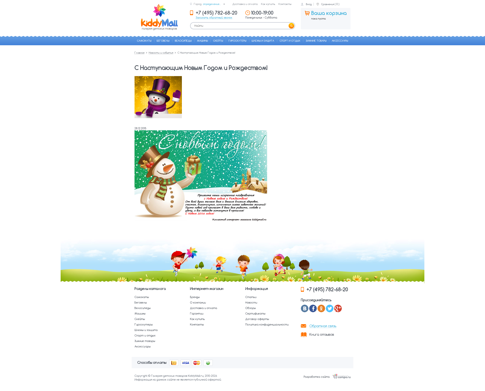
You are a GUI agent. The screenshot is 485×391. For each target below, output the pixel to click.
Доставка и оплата (245, 3)
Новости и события (161, 53)
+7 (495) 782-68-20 (327, 289)
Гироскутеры (237, 40)
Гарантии (196, 313)
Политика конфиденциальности (267, 324)
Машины (202, 40)
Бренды (195, 297)
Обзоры (250, 308)
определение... (214, 3)
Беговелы (163, 40)
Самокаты (144, 40)
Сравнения (327, 4)
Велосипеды (183, 40)
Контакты (284, 3)
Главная (139, 53)
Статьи (250, 297)
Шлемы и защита (263, 40)
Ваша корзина (329, 13)
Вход (309, 4)
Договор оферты (257, 319)
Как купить (268, 3)
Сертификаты (255, 313)
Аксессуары (340, 40)
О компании (198, 302)
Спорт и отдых (290, 40)
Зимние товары (316, 40)
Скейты (218, 40)
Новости (251, 302)
